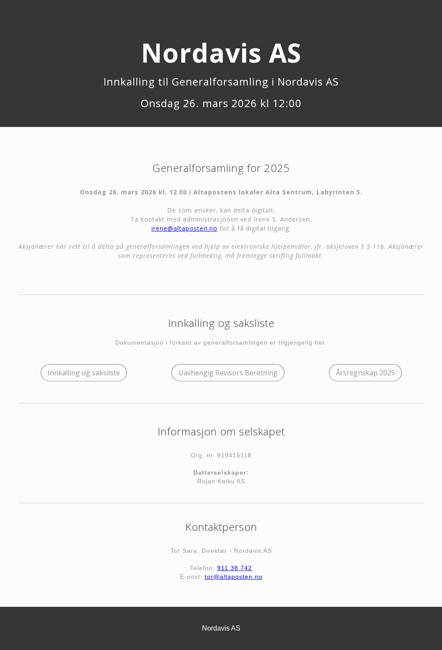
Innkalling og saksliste (83, 372)
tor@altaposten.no (233, 576)
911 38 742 (234, 567)
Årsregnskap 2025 (365, 372)
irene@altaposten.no (185, 228)
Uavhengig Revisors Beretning (228, 372)
